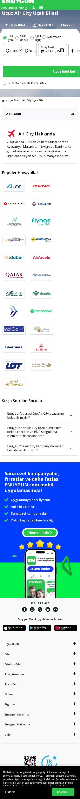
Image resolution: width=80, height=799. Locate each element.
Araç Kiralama (14, 674)
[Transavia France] (41, 312)
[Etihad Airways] (14, 384)
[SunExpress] (41, 205)
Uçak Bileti (13, 100)
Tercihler (9, 791)
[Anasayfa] (3, 100)
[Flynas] (41, 223)
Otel (7, 654)
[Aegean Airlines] (14, 312)
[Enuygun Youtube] (55, 610)
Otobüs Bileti (14, 664)
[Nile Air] (41, 330)
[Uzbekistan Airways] (41, 241)
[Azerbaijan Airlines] (14, 223)
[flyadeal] (14, 241)
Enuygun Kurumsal (17, 714)
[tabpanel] (40, 59)
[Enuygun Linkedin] (47, 610)
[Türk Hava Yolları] (14, 205)
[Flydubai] (14, 259)
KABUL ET (63, 791)
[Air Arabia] (41, 259)
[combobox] (13, 53)
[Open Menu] (41, 7)
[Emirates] (41, 348)
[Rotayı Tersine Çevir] (20, 50)
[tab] (15, 25)
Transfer (11, 684)
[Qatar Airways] (14, 277)
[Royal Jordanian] (41, 366)
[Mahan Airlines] (14, 294)
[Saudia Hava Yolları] (41, 294)
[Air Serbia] (41, 277)
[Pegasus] (41, 187)
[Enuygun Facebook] (24, 610)
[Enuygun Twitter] (40, 610)
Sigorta (10, 704)
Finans (9, 694)
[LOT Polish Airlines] (14, 366)
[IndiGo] (14, 330)
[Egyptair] (14, 348)
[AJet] (14, 187)
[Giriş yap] (33, 7)
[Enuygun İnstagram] (32, 610)
